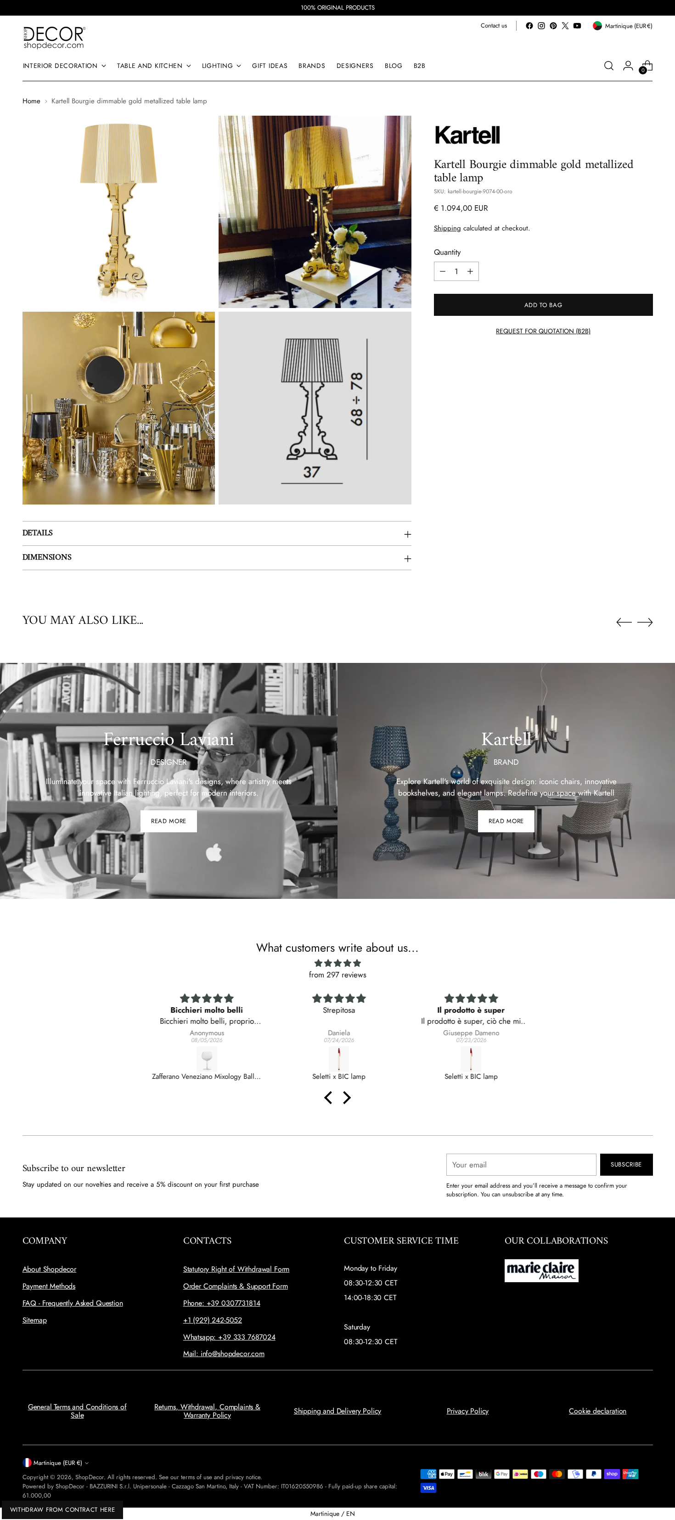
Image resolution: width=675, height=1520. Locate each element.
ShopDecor (89, 1477)
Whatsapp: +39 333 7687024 (229, 1337)
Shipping (447, 228)
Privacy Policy (468, 1411)
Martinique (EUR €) (58, 1462)
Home (31, 101)
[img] (337, 963)
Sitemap (34, 1320)
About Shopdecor (49, 1269)
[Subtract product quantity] (442, 271)
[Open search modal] (609, 65)
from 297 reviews (337, 974)
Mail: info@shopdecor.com (223, 1353)
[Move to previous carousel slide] (624, 622)
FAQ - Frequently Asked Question (72, 1303)
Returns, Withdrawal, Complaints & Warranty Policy (207, 1411)
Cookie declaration (597, 1411)
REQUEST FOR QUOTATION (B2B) (543, 331)
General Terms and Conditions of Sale (77, 1411)
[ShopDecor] (54, 37)
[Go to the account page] (628, 65)
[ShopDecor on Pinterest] (553, 26)
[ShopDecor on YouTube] (577, 26)
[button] (330, 1097)
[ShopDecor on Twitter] (565, 26)
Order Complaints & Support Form (235, 1286)
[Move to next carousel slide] (645, 622)
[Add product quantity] (470, 271)
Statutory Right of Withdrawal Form (236, 1269)
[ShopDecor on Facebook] (529, 26)
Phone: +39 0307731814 (221, 1303)
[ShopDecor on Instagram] (541, 26)
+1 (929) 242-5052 (212, 1320)
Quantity (447, 251)
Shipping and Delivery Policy (338, 1411)
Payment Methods (49, 1286)
